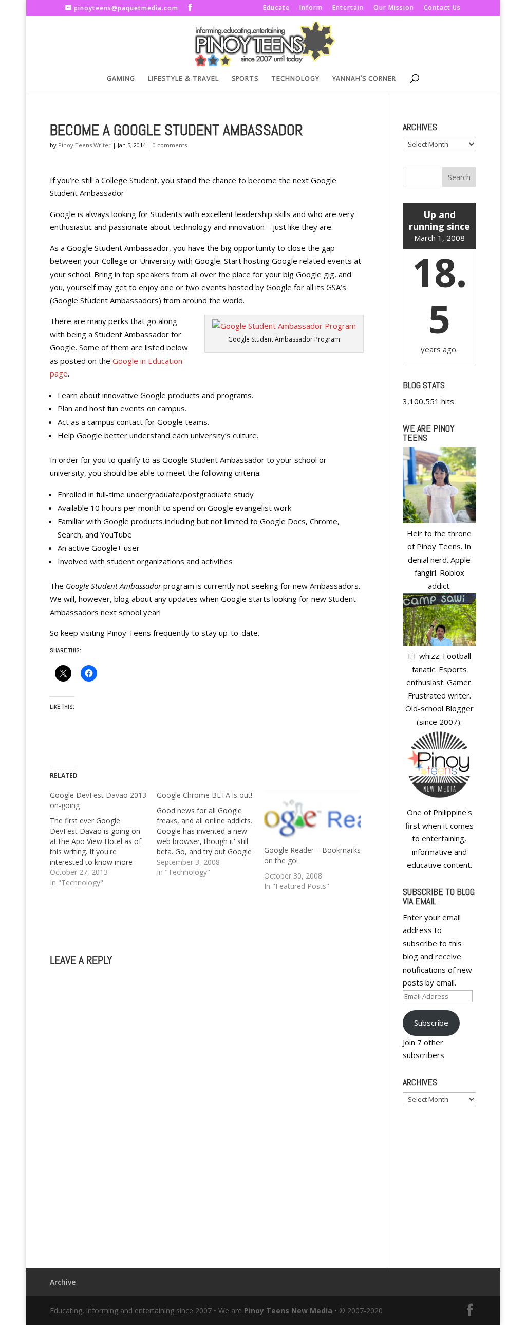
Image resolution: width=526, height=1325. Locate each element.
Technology (295, 78)
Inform (311, 8)
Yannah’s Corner (364, 78)
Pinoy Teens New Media (288, 1310)
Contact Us (442, 8)
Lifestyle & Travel (183, 78)
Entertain (348, 8)
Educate (276, 8)
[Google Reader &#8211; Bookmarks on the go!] (312, 817)
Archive (63, 1282)
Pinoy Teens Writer (84, 145)
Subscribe (431, 1022)
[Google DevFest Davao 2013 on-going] (103, 839)
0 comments (170, 145)
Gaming (121, 78)
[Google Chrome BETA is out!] (210, 834)
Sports (245, 78)
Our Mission (393, 8)
